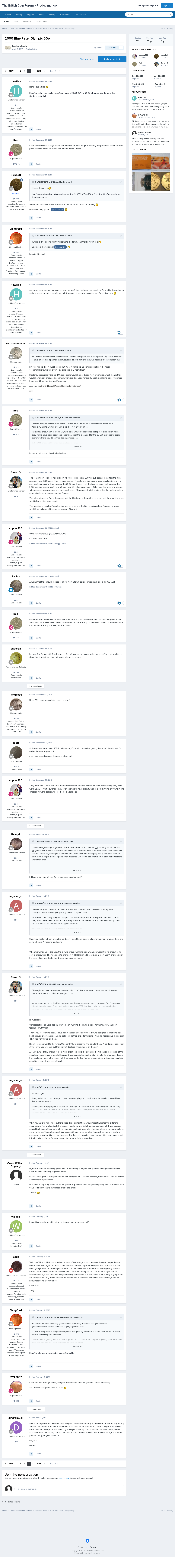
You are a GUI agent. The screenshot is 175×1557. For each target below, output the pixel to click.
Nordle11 (16, 175)
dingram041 (15, 1417)
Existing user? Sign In (146, 5)
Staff (16, 21)
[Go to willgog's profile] (16, 1226)
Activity (19, 14)
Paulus (16, 576)
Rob (15, 140)
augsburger (16, 896)
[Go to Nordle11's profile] (16, 184)
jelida (15, 1256)
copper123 (15, 528)
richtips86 (15, 694)
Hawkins (16, 81)
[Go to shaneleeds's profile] (8, 48)
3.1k (17, 766)
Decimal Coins (32, 49)
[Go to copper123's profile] (16, 538)
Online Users (41, 21)
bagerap (16, 648)
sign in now (64, 1478)
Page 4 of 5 (55, 71)
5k (17, 600)
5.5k (17, 1401)
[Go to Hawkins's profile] (16, 91)
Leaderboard (80, 14)
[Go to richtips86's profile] (16, 704)
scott (16, 742)
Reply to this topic (112, 59)
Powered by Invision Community (87, 1553)
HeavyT (16, 834)
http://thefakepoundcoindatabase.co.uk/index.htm (51, 1353)
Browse (8, 14)
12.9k (17, 164)
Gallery (52, 14)
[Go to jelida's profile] (16, 1266)
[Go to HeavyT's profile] (16, 844)
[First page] (6, 71)
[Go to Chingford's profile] (16, 238)
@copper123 (57, 209)
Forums (5, 21)
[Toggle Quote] (33, 182)
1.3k (17, 672)
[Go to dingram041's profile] (16, 1427)
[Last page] (45, 71)
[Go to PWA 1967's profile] (16, 1387)
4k (17, 552)
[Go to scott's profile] (16, 752)
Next (39, 71)
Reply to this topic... (28, 1489)
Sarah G (62, 350)
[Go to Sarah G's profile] (16, 482)
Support (30, 14)
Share (99, 48)
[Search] (170, 14)
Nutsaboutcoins (15, 343)
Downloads (65, 14)
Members (27, 21)
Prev (11, 71)
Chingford (16, 228)
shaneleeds (21, 46)
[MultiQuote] (31, 129)
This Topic (159, 14)
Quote (38, 129)
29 (17, 858)
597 (17, 252)
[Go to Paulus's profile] (16, 586)
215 (17, 718)
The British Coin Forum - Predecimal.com (30, 5)
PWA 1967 (16, 1377)
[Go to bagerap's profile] (16, 658)
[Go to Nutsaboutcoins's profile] (16, 353)
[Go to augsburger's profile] (16, 906)
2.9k (17, 199)
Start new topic (87, 59)
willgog (15, 1216)
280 (17, 367)
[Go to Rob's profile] (16, 150)
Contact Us (82, 1547)
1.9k (17, 1281)
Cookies (93, 1547)
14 (17, 496)
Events (41, 14)
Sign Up (167, 5)
